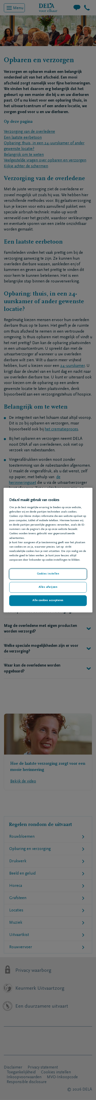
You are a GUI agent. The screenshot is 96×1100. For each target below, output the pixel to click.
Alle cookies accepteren (48, 600)
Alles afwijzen (48, 587)
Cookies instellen (48, 573)
